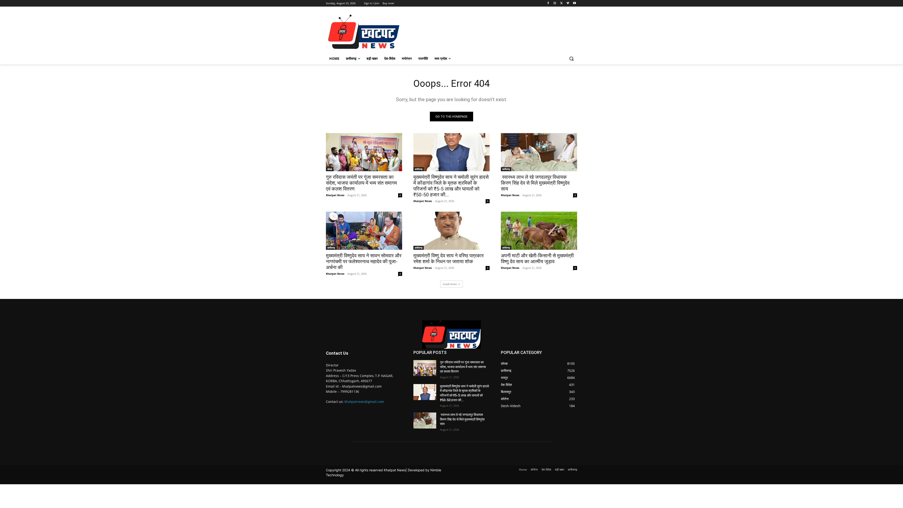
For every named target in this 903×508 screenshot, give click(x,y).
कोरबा (329, 169)
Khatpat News (335, 195)
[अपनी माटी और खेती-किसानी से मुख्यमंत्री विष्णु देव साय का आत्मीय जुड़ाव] (539, 231)
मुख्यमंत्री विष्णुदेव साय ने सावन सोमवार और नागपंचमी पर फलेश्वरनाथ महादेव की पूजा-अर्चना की (363, 261)
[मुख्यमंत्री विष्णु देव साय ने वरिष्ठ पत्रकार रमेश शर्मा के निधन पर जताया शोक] (451, 231)
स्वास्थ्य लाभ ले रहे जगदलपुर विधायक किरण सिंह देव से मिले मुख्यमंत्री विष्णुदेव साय (535, 183)
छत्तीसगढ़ (418, 169)
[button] (571, 58)
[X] (561, 3)
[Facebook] (548, 3)
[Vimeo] (567, 3)
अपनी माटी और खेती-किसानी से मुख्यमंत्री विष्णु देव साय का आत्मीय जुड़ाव (537, 258)
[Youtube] (574, 3)
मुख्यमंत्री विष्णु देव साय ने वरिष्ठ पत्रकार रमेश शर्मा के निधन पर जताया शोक (448, 258)
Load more (450, 284)
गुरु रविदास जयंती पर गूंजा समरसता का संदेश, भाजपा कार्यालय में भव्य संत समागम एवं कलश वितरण (361, 183)
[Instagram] (555, 3)
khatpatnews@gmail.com (364, 401)
